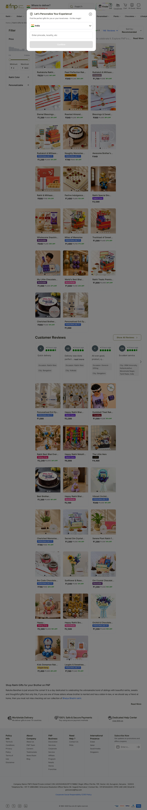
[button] (91, 14)
